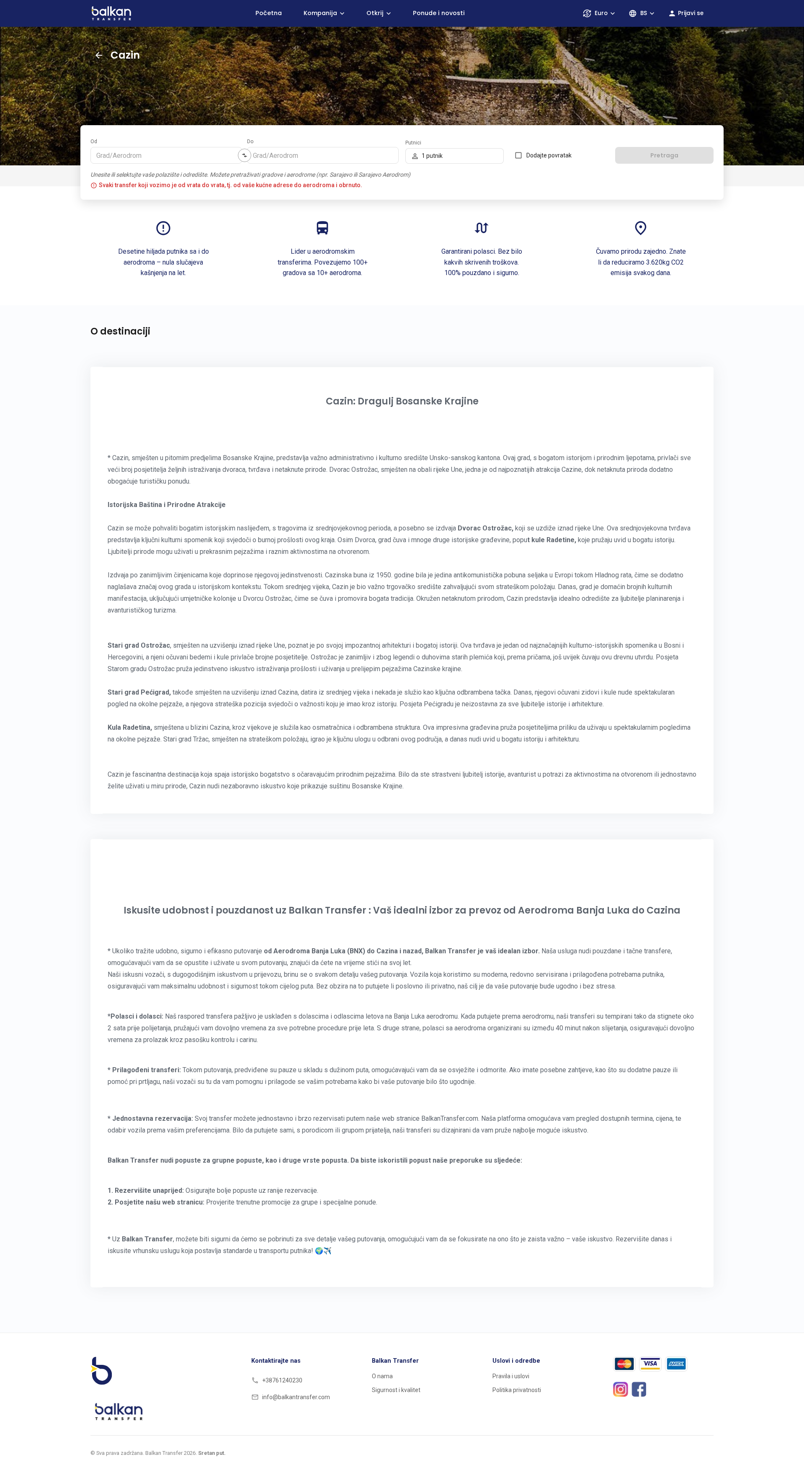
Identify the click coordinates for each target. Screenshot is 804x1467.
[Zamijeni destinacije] (244, 155)
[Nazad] (98, 55)
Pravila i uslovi (510, 1376)
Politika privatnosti (516, 1390)
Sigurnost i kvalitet (396, 1390)
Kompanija (320, 13)
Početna (268, 13)
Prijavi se (691, 13)
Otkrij (375, 13)
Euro (601, 13)
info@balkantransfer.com (296, 1397)
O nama (382, 1376)
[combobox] (165, 155)
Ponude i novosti (439, 13)
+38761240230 (282, 1380)
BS (643, 13)
